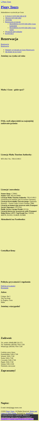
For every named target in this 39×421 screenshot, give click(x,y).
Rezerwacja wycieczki (13, 22)
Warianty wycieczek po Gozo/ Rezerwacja (19, 50)
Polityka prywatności (8, 286)
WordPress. (29, 413)
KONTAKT (9, 34)
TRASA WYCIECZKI (13, 18)
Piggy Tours (9, 7)
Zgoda (3, 419)
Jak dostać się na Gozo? (13, 52)
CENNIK (8, 20)
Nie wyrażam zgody (12, 419)
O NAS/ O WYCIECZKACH (15, 16)
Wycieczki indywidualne (13, 32)
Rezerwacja (5, 44)
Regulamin (4, 288)
